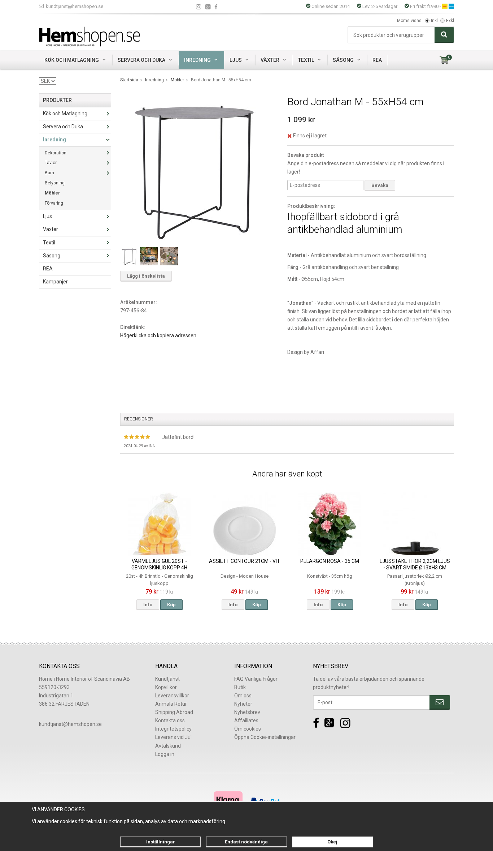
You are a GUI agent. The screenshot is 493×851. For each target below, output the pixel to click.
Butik (240, 687)
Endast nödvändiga (246, 841)
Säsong (343, 60)
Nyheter (243, 704)
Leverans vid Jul (173, 737)
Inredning (197, 60)
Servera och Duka (141, 60)
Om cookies (247, 729)
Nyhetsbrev (247, 712)
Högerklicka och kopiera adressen (158, 335)
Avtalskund (168, 746)
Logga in (164, 754)
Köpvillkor (166, 687)
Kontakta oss (170, 720)
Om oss (243, 695)
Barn (49, 172)
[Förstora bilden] (195, 168)
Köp (171, 604)
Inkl (434, 20)
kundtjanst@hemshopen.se (74, 6)
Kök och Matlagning (71, 60)
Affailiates (246, 720)
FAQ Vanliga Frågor (256, 679)
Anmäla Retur (171, 704)
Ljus (236, 60)
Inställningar (160, 841)
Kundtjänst (167, 679)
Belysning (55, 182)
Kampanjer (55, 282)
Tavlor (51, 162)
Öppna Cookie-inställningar (265, 737)
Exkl (450, 20)
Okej (332, 841)
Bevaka (379, 185)
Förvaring (54, 203)
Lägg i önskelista (146, 276)
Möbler (52, 193)
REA (377, 60)
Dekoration (55, 152)
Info (147, 604)
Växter (270, 60)
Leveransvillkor (172, 695)
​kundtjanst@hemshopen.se (70, 724)
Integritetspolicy (173, 729)
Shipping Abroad (174, 712)
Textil (306, 60)
